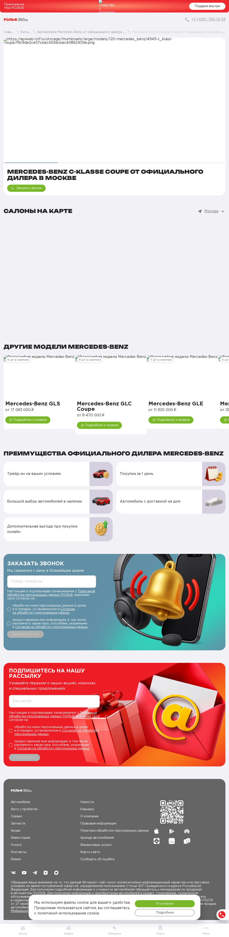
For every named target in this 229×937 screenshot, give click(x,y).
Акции (15, 830)
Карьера (87, 809)
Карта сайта (90, 852)
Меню (206, 934)
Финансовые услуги (95, 845)
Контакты (18, 852)
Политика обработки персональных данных (114, 830)
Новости (87, 802)
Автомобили (20, 802)
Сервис (16, 816)
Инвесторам (20, 838)
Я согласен (165, 903)
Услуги (16, 845)
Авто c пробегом (24, 809)
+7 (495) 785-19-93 (208, 19)
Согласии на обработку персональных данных (51, 627)
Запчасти (18, 823)
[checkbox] (51, 609)
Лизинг (16, 859)
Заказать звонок (29, 188)
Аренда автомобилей (97, 838)
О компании (89, 816)
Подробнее (165, 912)
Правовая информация (98, 823)
